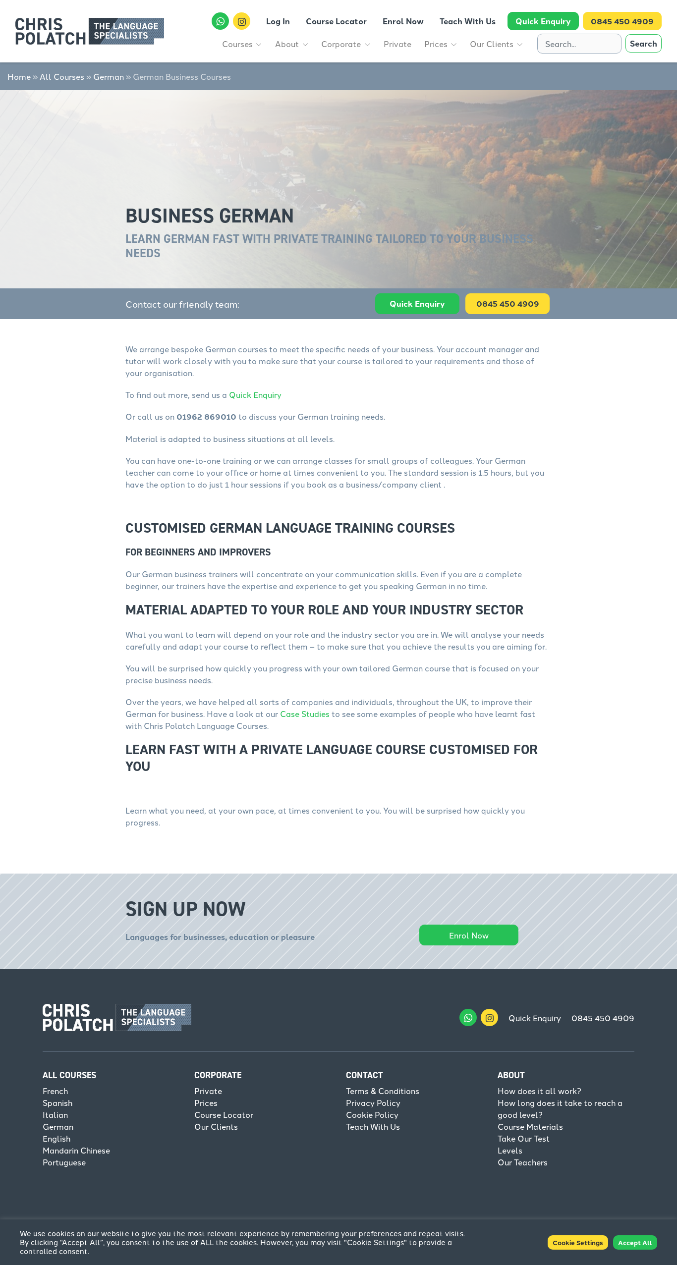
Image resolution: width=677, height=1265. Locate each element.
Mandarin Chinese (76, 1150)
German (108, 76)
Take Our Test (524, 1138)
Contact (364, 1075)
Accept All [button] (635, 1242)
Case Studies (305, 713)
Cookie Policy (372, 1114)
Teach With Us (373, 1126)
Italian (55, 1114)
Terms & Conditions (382, 1090)
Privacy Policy (373, 1102)
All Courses (62, 76)
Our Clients (216, 1126)
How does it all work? (539, 1090)
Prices (206, 1102)
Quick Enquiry (417, 303)
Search (643, 43)
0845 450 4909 (602, 1017)
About (511, 1075)
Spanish (57, 1102)
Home (19, 76)
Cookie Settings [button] (578, 1242)
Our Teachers (523, 1161)
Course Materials (530, 1126)
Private (208, 1090)
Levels (510, 1150)
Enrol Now (469, 935)
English (56, 1138)
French (55, 1090)
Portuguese (64, 1161)
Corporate (217, 1075)
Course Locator (223, 1114)
